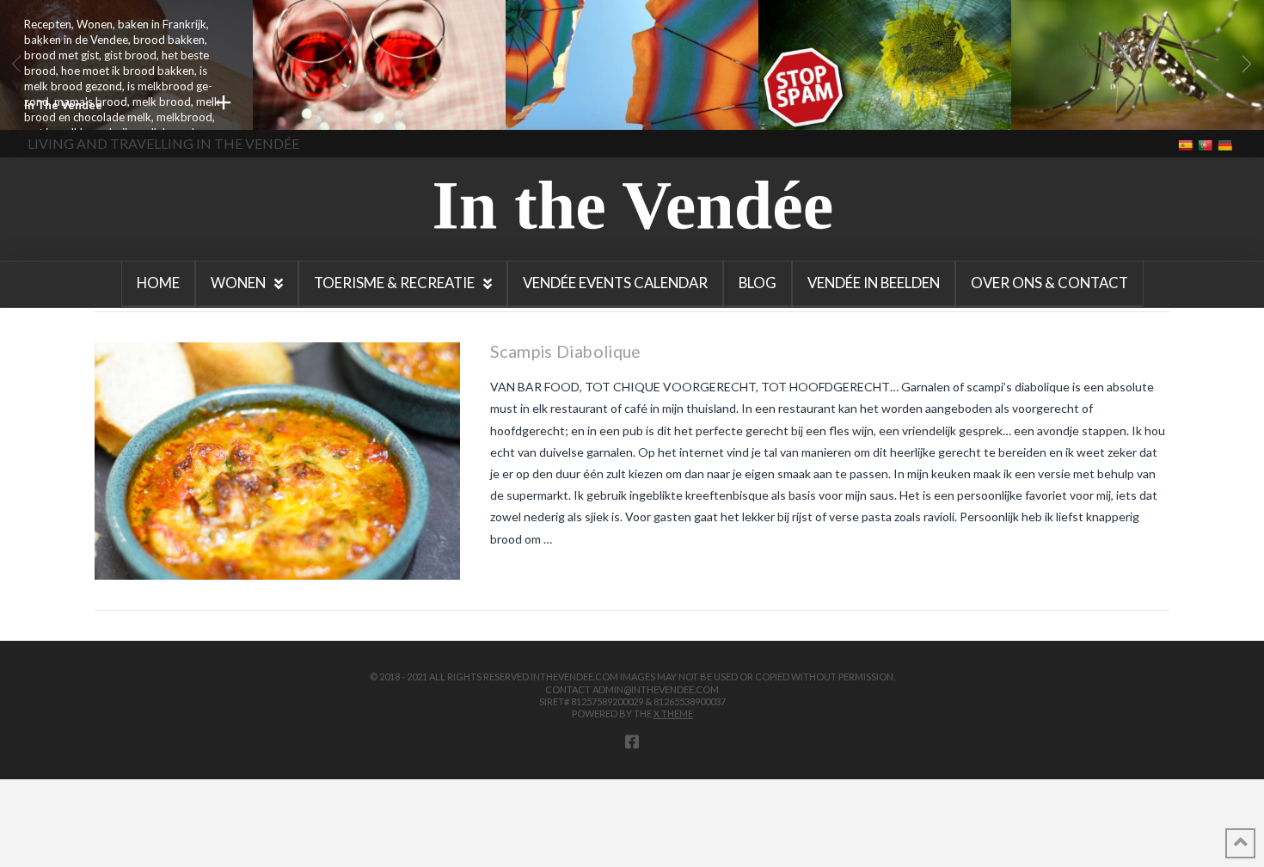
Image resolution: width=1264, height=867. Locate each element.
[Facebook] (632, 741)
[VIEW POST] (277, 461)
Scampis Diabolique (565, 351)
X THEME (673, 713)
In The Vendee (63, 105)
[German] (1226, 144)
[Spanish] (1187, 144)
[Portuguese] (1207, 144)
